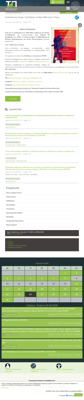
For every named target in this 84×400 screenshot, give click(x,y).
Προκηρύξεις (10, 205)
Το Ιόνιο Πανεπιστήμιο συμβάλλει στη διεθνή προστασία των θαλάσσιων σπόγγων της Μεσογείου (39, 151)
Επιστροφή (12, 99)
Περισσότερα (5, 387)
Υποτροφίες (10, 209)
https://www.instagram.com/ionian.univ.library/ (27, 81)
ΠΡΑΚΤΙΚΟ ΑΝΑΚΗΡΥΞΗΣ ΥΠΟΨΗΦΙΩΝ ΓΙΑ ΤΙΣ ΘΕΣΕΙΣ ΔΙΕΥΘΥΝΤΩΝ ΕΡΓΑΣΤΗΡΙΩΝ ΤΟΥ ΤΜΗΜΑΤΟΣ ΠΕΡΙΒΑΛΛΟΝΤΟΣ (39, 116)
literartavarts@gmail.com (41, 61)
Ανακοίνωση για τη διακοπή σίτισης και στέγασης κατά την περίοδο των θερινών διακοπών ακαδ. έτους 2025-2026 (41, 342)
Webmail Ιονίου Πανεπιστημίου (17, 245)
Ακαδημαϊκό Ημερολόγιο (15, 221)
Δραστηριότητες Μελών (21, 160)
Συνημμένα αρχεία (13, 124)
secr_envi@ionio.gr (16, 234)
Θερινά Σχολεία (11, 225)
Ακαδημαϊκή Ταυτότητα (15, 247)
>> (76, 263)
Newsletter (10, 217)
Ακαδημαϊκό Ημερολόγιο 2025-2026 (14, 320)
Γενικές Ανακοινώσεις (10, 127)
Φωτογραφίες (11, 158)
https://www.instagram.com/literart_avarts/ (26, 85)
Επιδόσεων (71, 395)
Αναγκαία (62, 395)
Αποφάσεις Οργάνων (21, 145)
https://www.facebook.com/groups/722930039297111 (24, 78)
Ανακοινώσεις (11, 197)
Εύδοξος (10, 243)
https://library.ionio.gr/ (61, 72)
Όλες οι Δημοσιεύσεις (13, 193)
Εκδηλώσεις (10, 201)
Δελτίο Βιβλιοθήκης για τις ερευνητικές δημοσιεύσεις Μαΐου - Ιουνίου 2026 (28, 352)
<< (7, 263)
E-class (10, 242)
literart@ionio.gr (24, 61)
